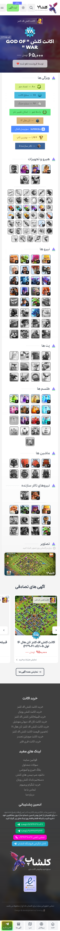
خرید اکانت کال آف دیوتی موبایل (30, 722)
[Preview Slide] (56, 630)
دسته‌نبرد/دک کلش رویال (30, 780)
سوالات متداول (30, 765)
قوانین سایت (30, 760)
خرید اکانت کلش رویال (30, 712)
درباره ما (30, 795)
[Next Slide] (4, 630)
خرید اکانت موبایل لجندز (30, 736)
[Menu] (31, 8)
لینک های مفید (30, 751)
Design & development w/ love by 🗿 (30, 910)
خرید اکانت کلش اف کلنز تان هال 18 (30, 727)
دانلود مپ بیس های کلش (30, 775)
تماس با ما (30, 790)
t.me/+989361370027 (32, 824)
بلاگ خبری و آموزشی (30, 770)
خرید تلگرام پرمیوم (30, 785)
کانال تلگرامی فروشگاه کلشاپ (32, 843)
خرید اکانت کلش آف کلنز (30, 707)
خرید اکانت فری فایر (30, 741)
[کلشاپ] (46, 7)
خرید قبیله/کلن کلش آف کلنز (30, 717)
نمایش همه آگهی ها (28, 672)
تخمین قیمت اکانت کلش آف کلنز (30, 732)
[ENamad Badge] (30, 884)
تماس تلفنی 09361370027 (32, 837)
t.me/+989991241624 (32, 830)
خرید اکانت (30, 698)
